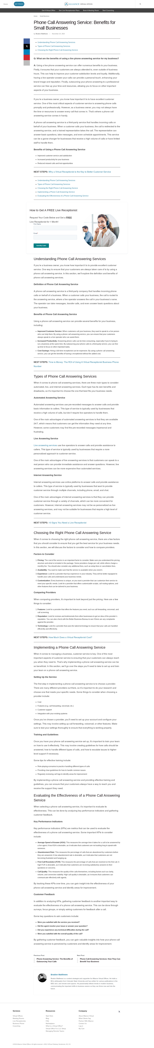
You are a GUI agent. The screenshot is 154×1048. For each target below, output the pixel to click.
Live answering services (45, 445)
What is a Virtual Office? (54, 1026)
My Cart (81, 1028)
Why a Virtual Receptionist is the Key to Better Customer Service (80, 171)
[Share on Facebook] (27, 41)
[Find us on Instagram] (148, 4)
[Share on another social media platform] (27, 63)
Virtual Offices (18, 1016)
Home (5, 4)
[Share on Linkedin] (27, 52)
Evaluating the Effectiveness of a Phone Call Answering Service (63, 196)
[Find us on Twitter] (140, 4)
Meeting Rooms (18, 1018)
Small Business (44, 16)
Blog (47, 1018)
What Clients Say (85, 1018)
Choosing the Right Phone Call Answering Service (58, 50)
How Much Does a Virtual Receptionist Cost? (70, 637)
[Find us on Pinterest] (151, 4)
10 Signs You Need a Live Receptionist (67, 522)
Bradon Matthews (42, 34)
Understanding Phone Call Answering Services (56, 42)
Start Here (49, 1016)
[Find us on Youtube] (143, 4)
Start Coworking (108, 10)
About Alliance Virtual (86, 1016)
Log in (81, 1026)
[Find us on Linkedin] (125, 1012)
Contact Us (83, 1023)
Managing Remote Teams (55, 1031)
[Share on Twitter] (27, 46)
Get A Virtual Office (48, 10)
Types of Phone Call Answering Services (54, 46)
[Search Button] (133, 4)
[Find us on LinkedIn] (146, 4)
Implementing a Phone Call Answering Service (56, 192)
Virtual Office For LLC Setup (56, 1028)
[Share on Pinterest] (27, 57)
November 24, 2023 (58, 34)
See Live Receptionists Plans (69, 10)
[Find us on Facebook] (137, 4)
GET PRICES (19, 4)
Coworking (16, 1026)
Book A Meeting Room (91, 10)
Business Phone (18, 1023)
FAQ (47, 1021)
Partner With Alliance (86, 1021)
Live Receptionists (19, 1021)
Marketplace (50, 1023)
